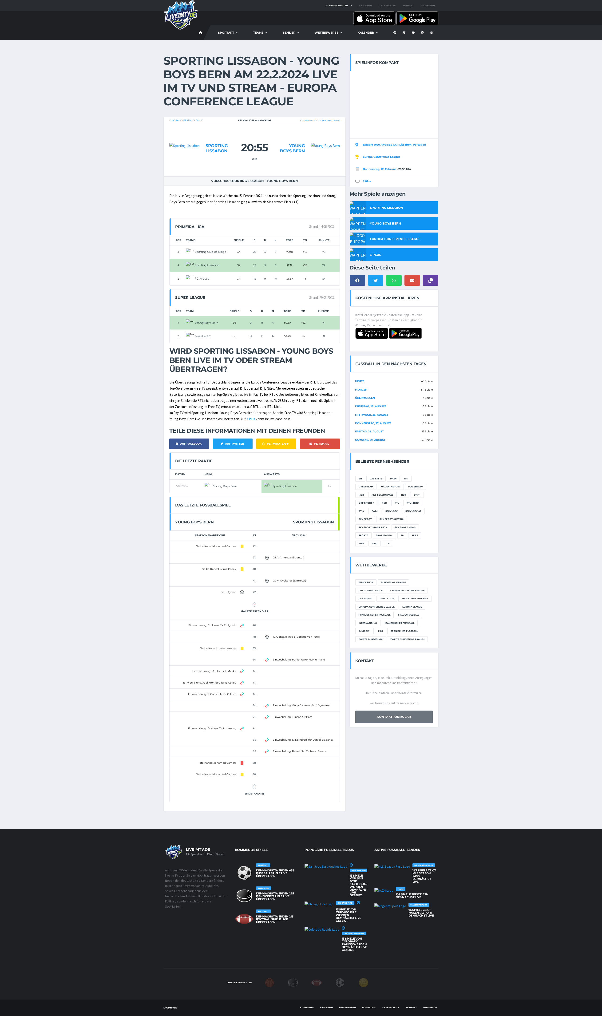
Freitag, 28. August (369, 431)
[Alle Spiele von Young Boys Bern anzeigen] (325, 136)
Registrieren (387, 5)
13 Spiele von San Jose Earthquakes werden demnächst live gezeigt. (360, 885)
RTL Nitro (413, 503)
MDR (361, 495)
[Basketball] (269, 982)
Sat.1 (375, 511)
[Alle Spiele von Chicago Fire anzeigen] (319, 904)
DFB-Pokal (365, 598)
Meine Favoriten (337, 5)
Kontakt (408, 5)
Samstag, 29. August (370, 440)
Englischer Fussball (415, 598)
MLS (380, 631)
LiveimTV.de (170, 1007)
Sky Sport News (405, 527)
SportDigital (384, 535)
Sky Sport (365, 519)
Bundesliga (366, 582)
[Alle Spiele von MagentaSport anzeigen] (390, 906)
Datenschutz (390, 1007)
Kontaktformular (394, 717)
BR (360, 478)
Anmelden (365, 5)
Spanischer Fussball (404, 631)
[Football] (316, 982)
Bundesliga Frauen (393, 582)
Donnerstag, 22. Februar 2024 (320, 120)
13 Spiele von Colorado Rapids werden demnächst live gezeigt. (354, 944)
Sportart (226, 32)
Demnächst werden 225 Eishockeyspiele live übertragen (275, 896)
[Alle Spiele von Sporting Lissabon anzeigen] (184, 136)
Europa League (412, 606)
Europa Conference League (186, 120)
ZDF (387, 543)
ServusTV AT (413, 511)
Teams (258, 32)
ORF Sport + (366, 503)
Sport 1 (363, 535)
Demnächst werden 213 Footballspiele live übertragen (274, 919)
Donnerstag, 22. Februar (379, 169)
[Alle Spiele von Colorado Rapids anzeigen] (322, 929)
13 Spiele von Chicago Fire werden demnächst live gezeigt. (348, 915)
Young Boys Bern (292, 148)
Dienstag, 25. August (370, 406)
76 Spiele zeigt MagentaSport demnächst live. (421, 912)
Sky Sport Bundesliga (373, 527)
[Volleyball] (363, 982)
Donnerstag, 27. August (373, 423)
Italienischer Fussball (399, 623)
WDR (374, 543)
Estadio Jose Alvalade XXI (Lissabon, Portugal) (394, 144)
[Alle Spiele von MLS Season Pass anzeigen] (392, 866)
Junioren (364, 631)
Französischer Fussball (374, 614)
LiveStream (366, 486)
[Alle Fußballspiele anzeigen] (244, 872)
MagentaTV (415, 486)
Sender (289, 32)
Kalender (366, 32)
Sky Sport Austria (392, 519)
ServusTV (391, 511)
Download (369, 1007)
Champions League (371, 590)
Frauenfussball (408, 614)
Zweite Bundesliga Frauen (407, 639)
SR (402, 535)
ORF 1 (417, 495)
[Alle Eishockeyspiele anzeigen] (244, 895)
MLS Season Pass (382, 495)
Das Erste (376, 478)
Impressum (428, 5)
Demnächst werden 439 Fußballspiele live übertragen (275, 873)
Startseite (307, 1007)
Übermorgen (365, 397)
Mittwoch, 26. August (371, 414)
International (368, 623)
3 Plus (250, 419)
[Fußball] (340, 982)
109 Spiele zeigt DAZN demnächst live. (412, 896)
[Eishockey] (293, 982)
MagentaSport (390, 486)
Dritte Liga (387, 598)
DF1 (406, 478)
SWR (361, 543)
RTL (397, 503)
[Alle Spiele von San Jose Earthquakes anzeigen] (326, 866)
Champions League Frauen (407, 590)
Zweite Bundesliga (371, 639)
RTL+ (361, 511)
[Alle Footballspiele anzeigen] (244, 918)
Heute (359, 381)
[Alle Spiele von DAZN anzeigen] (383, 890)
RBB (384, 503)
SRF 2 (415, 535)
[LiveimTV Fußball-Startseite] (200, 32)
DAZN (393, 478)
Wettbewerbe (326, 32)
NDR (403, 495)
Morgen (361, 389)
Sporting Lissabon (217, 148)
